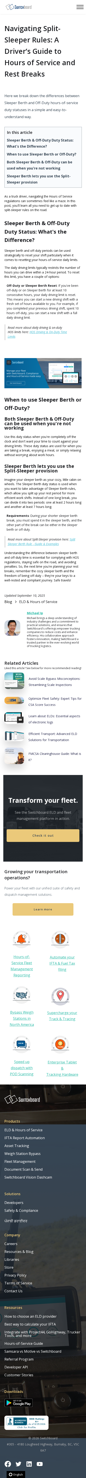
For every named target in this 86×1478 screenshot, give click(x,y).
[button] (79, 6)
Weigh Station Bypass (22, 1153)
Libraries (11, 1259)
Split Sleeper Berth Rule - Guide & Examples (41, 541)
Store (8, 1267)
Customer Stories (18, 1375)
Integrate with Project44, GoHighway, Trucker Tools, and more (42, 1334)
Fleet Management (20, 1161)
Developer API (16, 1367)
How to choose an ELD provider (30, 1316)
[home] (18, 6)
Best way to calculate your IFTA (30, 1324)
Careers (10, 1243)
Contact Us (13, 1291)
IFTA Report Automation (24, 1137)
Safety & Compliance (21, 1210)
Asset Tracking (16, 1145)
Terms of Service (18, 1283)
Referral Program (19, 1359)
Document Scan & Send (23, 1169)
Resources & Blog (19, 1251)
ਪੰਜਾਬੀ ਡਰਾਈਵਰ (15, 1221)
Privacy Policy (15, 1275)
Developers (13, 1202)
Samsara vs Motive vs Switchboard (32, 1351)
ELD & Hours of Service (23, 1130)
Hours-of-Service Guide (23, 1343)
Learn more (43, 909)
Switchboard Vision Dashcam (28, 1177)
